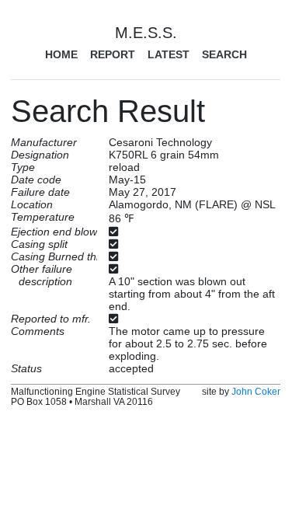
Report (112, 54)
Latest (168, 54)
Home (61, 54)
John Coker (255, 391)
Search (224, 54)
